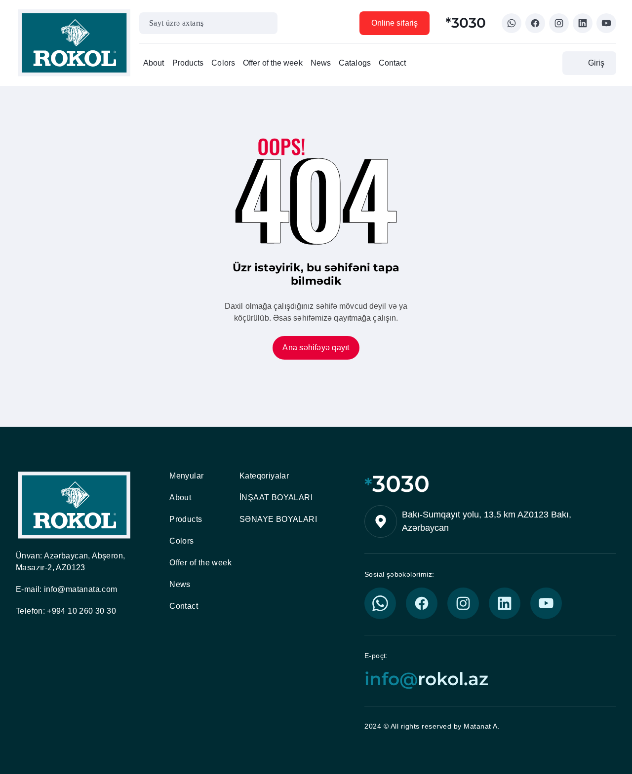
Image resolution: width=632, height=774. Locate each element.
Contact (392, 63)
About (153, 63)
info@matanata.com (81, 589)
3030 (397, 483)
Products (188, 63)
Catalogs (355, 63)
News (321, 63)
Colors (223, 63)
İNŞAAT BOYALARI (276, 497)
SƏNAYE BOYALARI (278, 519)
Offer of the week (273, 63)
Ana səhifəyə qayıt (315, 347)
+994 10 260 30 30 (81, 611)
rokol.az (426, 679)
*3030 (465, 23)
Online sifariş (394, 23)
